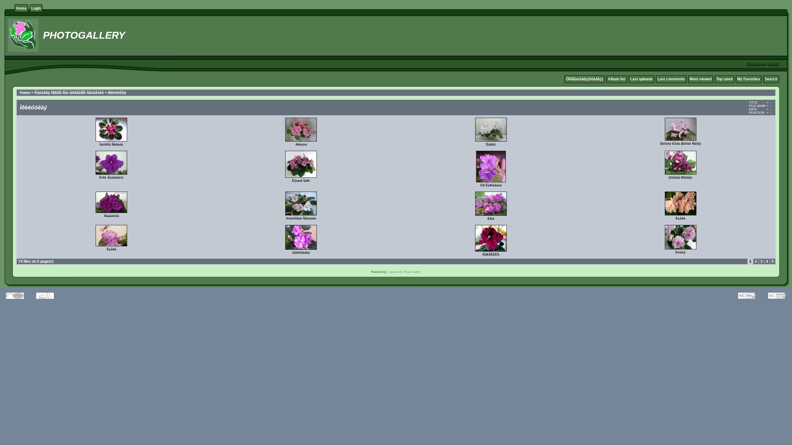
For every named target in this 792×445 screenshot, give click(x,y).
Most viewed (701, 79)
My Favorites (748, 79)
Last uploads (641, 79)
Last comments (671, 79)
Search (771, 79)
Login (36, 8)
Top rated (724, 79)
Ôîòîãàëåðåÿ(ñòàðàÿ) (584, 79)
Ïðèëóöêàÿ (117, 93)
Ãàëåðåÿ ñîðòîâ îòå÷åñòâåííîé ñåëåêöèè (69, 93)
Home (21, 8)
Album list (617, 79)
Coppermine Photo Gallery (404, 271)
